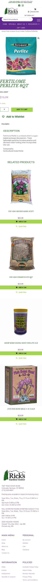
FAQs (3, 567)
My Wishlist (27, 15)
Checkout (26, 549)
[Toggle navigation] (38, 20)
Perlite (22, 31)
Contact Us (5, 553)
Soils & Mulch (10, 31)
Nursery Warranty (29, 573)
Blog (3, 549)
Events (4, 570)
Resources (32, 24)
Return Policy (27, 570)
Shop (3, 543)
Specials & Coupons (9, 577)
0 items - (33, 8)
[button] (38, 38)
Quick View (22, 226)
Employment (6, 573)
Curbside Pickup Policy (30, 567)
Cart (24, 546)
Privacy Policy (27, 577)
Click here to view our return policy (20, 2)
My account (27, 12)
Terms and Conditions (30, 580)
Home (5, 24)
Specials (12, 24)
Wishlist (25, 543)
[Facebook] (19, 6)
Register (33, 12)
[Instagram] (22, 6)
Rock (17, 31)
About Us (21, 24)
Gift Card (21, 28)
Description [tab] (5, 124)
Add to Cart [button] (22, 221)
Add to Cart (22, 109)
